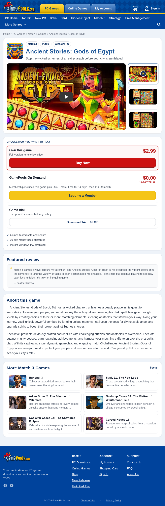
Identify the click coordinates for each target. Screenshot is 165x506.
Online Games (77, 8)
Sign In (155, 8)
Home (6, 33)
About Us (133, 474)
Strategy (115, 18)
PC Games (52, 8)
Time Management (137, 18)
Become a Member (82, 195)
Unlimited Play (81, 486)
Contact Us (134, 462)
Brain (53, 18)
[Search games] (159, 24)
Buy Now (83, 163)
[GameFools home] (19, 7)
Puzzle (46, 44)
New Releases (81, 480)
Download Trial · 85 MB (82, 222)
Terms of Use (88, 500)
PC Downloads (81, 462)
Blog (75, 474)
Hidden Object (80, 18)
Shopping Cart (108, 468)
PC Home (11, 18)
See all (154, 367)
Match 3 (99, 18)
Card (64, 18)
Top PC (26, 18)
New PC (40, 18)
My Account (103, 8)
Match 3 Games (37, 33)
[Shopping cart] (135, 8)
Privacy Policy (113, 500)
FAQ (130, 468)
